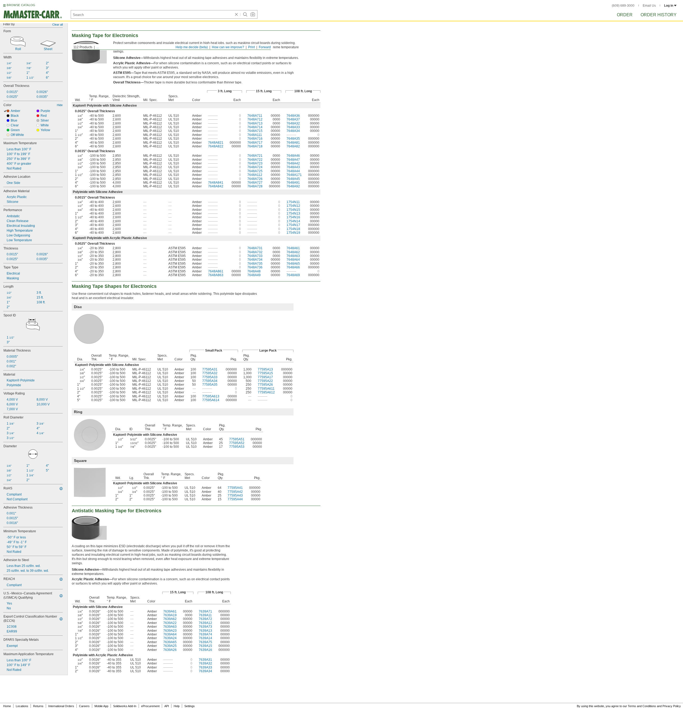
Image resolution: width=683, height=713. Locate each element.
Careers (84, 706)
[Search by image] (252, 14)
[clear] (236, 14)
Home (7, 706)
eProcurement (150, 706)
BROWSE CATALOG (21, 5)
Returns (38, 706)
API (166, 706)
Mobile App (101, 706)
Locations (22, 706)
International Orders (61, 706)
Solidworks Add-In (124, 706)
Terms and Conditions (642, 706)
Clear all (57, 24)
